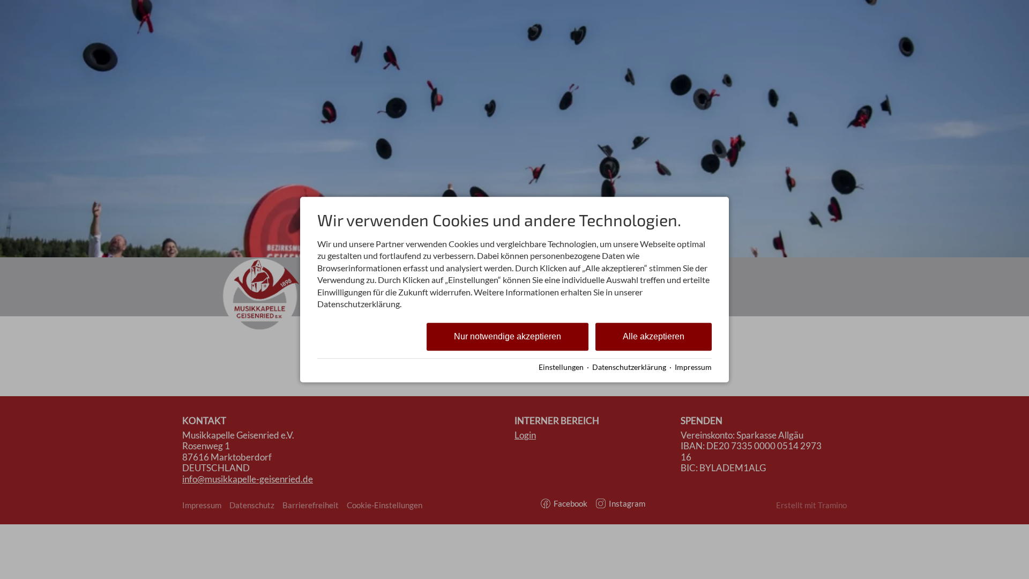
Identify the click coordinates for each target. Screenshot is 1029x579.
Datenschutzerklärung (629, 367)
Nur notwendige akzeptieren (507, 337)
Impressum (693, 367)
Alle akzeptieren (653, 337)
